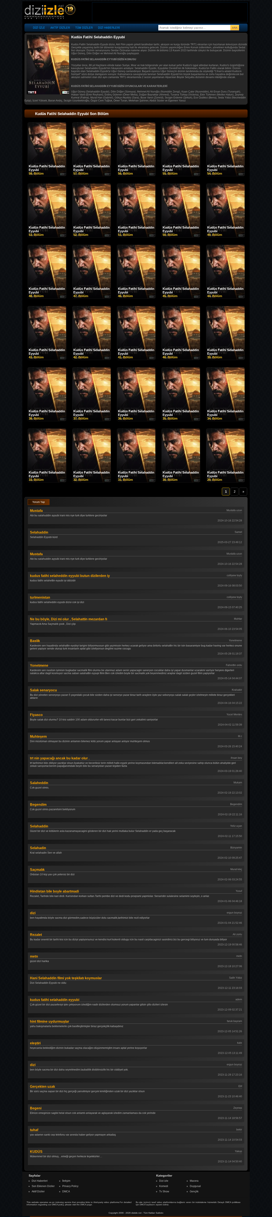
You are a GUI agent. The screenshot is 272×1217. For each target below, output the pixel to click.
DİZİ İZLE (39, 28)
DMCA (66, 1191)
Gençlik (194, 1191)
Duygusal (195, 1186)
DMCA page (86, 1204)
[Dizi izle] (49, 12)
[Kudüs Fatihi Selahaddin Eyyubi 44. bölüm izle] (225, 297)
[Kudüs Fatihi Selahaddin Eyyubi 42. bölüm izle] (91, 358)
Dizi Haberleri (40, 1180)
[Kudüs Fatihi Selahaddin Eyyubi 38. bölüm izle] (47, 420)
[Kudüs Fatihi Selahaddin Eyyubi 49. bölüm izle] (225, 236)
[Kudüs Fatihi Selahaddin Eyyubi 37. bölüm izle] (91, 420)
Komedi (163, 1186)
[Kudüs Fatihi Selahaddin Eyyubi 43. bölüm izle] (47, 358)
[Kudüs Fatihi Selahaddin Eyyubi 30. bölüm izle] (181, 481)
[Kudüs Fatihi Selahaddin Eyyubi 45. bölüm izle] (181, 297)
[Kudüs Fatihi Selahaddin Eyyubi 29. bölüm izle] (225, 481)
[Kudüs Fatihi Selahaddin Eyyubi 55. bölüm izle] (181, 175)
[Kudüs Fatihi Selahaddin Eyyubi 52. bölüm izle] (91, 236)
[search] (234, 27)
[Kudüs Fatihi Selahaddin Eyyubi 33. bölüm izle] (47, 481)
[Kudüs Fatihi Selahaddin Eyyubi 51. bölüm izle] (136, 236)
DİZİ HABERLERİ (109, 28)
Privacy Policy (70, 1186)
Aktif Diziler (38, 1191)
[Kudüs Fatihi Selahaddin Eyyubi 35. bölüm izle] (181, 420)
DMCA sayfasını (147, 1204)
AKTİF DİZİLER (60, 28)
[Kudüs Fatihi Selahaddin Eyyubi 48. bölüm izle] (47, 297)
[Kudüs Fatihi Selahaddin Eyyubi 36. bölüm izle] (136, 420)
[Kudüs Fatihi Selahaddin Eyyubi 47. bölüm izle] (91, 297)
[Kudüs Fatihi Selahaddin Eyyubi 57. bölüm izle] (91, 175)
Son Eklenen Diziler (43, 1186)
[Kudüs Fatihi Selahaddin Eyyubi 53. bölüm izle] (47, 236)
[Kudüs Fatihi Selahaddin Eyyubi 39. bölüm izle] (225, 358)
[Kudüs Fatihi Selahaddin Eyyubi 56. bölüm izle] (136, 175)
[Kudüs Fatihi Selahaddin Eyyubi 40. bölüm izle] (181, 358)
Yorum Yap (38, 502)
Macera (194, 1180)
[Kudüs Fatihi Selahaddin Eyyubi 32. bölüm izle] (91, 481)
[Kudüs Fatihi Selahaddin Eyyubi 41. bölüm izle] (136, 358)
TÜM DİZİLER (84, 28)
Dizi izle (163, 1180)
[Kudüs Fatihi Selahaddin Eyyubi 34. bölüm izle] (225, 420)
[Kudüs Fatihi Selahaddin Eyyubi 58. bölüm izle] (47, 175)
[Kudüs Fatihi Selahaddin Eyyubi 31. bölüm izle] (136, 481)
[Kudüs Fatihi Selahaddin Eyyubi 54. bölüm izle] (225, 175)
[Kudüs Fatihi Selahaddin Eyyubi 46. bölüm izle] (136, 297)
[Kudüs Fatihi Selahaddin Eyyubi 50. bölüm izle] (181, 236)
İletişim (66, 1180)
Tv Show (164, 1191)
